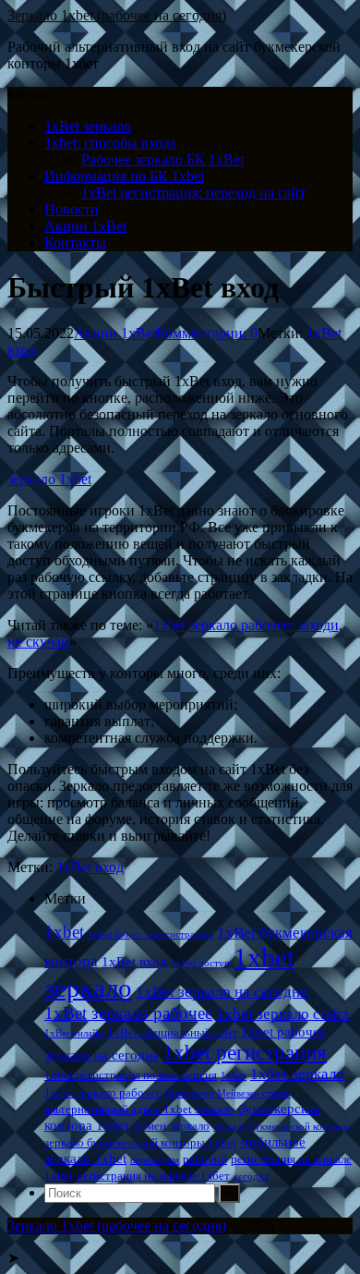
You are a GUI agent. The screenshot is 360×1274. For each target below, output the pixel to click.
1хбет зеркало (297, 1074)
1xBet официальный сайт (172, 1032)
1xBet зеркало (87, 126)
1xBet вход (90, 867)
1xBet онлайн (73, 1033)
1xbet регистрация (244, 1052)
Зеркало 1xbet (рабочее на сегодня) (116, 15)
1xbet (64, 931)
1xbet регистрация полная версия (130, 1075)
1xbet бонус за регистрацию (150, 934)
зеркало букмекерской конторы (281, 1127)
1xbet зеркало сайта (283, 1014)
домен (150, 1126)
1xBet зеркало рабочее (128, 1013)
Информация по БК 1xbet (124, 176)
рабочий (205, 1159)
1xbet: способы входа (110, 143)
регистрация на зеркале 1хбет (153, 1176)
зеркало (190, 1126)
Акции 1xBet (85, 226)
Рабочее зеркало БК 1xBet (162, 159)
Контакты (75, 242)
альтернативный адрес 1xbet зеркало (139, 1109)
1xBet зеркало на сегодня (221, 992)
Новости (71, 209)
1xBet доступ (200, 963)
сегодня (251, 1176)
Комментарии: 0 (207, 333)
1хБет (233, 1076)
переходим (154, 1160)
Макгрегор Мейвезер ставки (228, 1093)
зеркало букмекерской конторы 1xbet (140, 1142)
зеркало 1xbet (49, 479)
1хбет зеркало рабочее (103, 1092)
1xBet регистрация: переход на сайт (193, 192)
